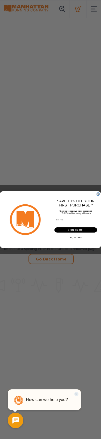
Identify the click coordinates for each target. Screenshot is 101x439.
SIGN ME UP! (76, 230)
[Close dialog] (98, 194)
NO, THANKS (76, 237)
